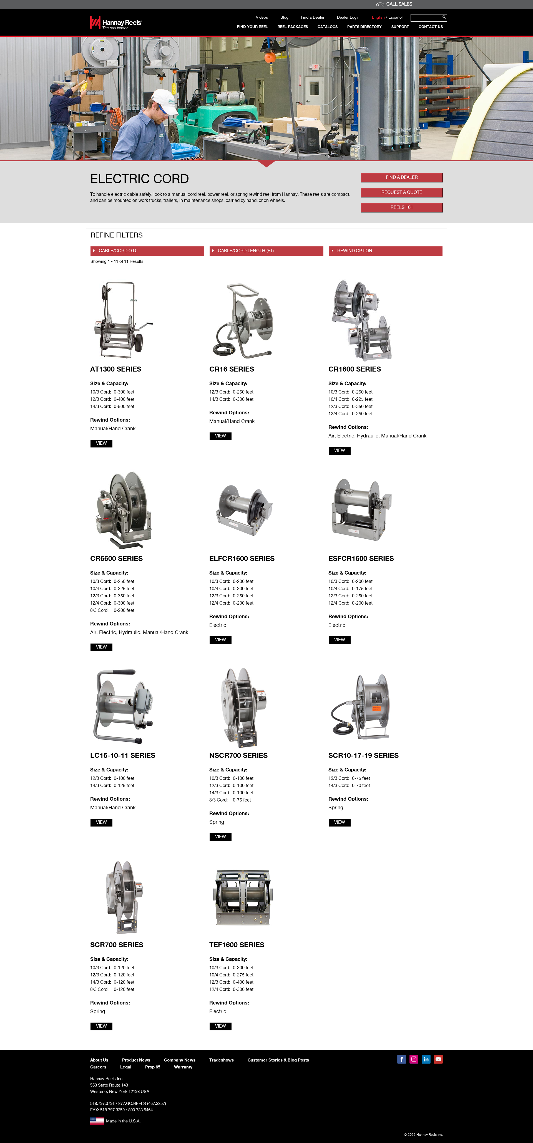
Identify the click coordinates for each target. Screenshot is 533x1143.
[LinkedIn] (426, 1059)
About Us (99, 1059)
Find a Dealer (313, 17)
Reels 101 (402, 208)
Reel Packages (293, 26)
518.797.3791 (102, 1103)
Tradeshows (221, 1059)
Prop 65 (152, 1066)
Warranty (183, 1066)
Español (395, 17)
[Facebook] (401, 1059)
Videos (262, 17)
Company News (179, 1059)
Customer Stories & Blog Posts (278, 1059)
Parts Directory (364, 26)
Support (400, 26)
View (101, 443)
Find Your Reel (252, 26)
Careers (98, 1066)
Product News (136, 1059)
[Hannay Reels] (116, 28)
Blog (284, 17)
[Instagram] (413, 1059)
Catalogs (328, 26)
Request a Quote (401, 192)
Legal (125, 1066)
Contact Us (431, 26)
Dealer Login (348, 17)
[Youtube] (438, 1059)
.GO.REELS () (142, 1104)
